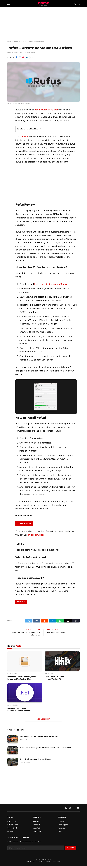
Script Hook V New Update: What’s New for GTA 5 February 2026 (45, 748)
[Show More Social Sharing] (30, 57)
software (24, 136)
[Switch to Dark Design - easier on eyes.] (75, 4)
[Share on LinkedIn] (26, 57)
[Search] (78, 3)
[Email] (9, 131)
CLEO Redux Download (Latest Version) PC (54, 678)
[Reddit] (9, 115)
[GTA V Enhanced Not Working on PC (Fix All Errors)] (12, 739)
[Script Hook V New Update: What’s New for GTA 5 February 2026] (12, 750)
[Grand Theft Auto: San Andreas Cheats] (12, 762)
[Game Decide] (43, 3)
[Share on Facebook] (16, 57)
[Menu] (8, 3)
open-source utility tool (46, 109)
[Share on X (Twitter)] (19, 57)
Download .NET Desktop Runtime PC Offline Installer (19, 709)
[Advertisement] (43, 24)
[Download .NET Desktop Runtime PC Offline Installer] (24, 692)
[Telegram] (9, 120)
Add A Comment (43, 719)
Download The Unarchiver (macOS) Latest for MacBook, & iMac (22, 678)
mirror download (36, 535)
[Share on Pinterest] (23, 57)
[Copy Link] (9, 136)
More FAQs (21, 601)
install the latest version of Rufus (50, 284)
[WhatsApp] (9, 126)
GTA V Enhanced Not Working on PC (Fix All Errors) (40, 736)
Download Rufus (24, 523)
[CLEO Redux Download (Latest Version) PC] (62, 661)
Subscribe (71, 848)
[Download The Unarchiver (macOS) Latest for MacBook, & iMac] (24, 661)
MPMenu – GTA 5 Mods (56, 632)
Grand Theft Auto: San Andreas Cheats (35, 759)
